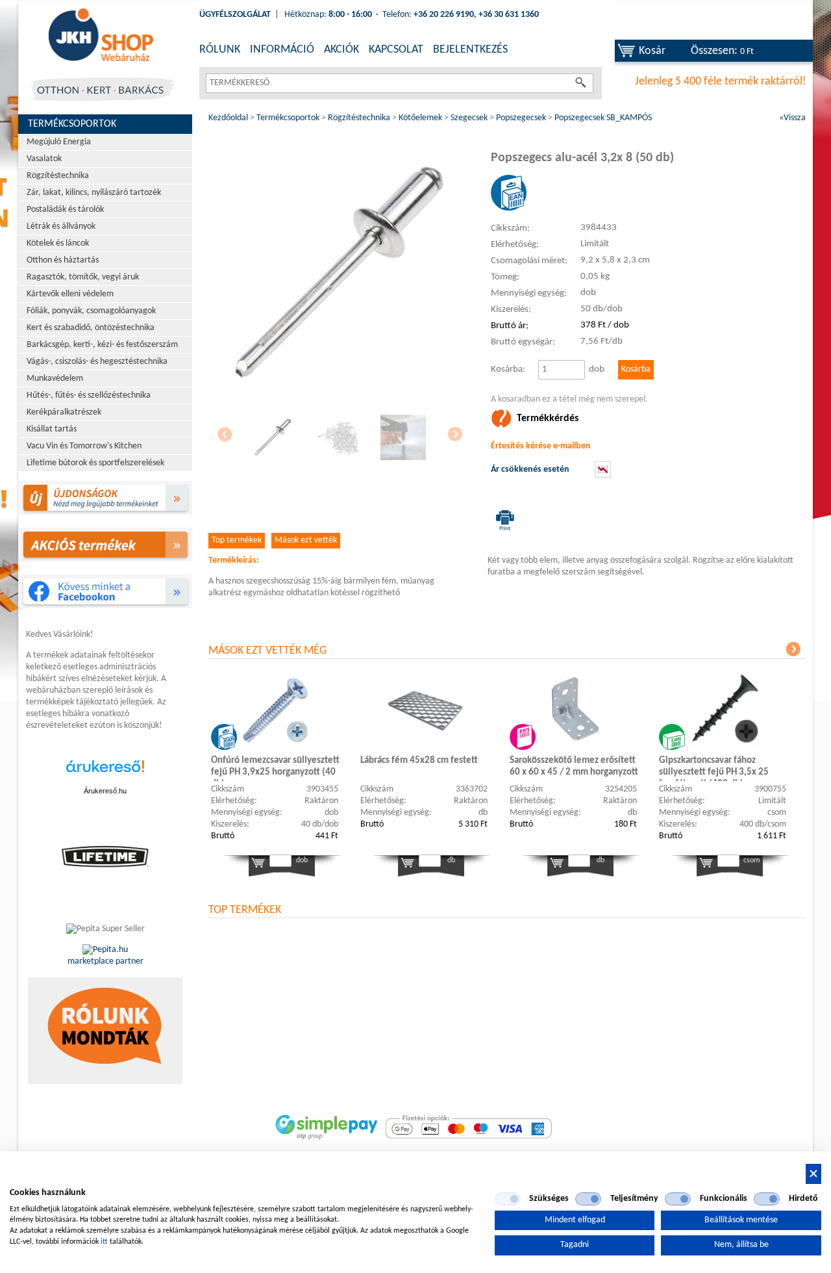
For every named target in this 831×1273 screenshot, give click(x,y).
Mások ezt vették (306, 540)
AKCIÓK (341, 50)
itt (104, 1242)
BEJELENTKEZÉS (470, 50)
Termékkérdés (547, 418)
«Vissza (792, 118)
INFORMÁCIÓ (282, 50)
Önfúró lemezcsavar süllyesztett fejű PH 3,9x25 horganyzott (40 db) (275, 768)
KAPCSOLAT (396, 50)
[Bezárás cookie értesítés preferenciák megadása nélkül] (813, 1174)
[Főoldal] (100, 35)
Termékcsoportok (72, 124)
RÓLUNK (219, 50)
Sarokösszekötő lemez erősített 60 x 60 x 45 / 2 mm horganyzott (574, 766)
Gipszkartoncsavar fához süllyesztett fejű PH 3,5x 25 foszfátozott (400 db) (714, 768)
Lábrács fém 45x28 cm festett (419, 760)
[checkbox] (508, 1198)
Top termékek (237, 540)
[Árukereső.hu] (105, 773)
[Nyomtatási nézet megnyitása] (502, 520)
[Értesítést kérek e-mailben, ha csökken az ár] (603, 475)
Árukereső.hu (105, 791)
